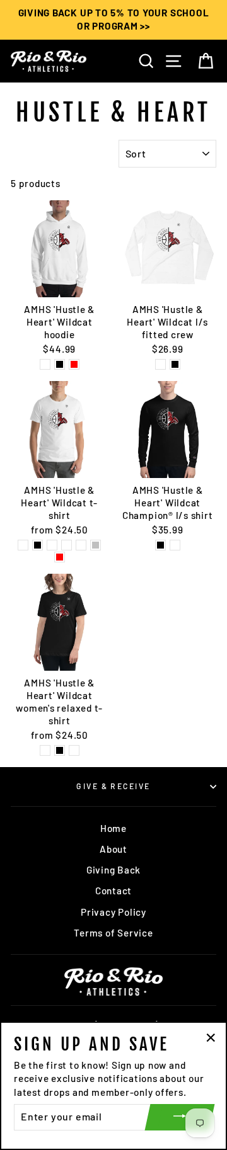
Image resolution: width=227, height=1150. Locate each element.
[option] (113, 19)
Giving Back (113, 869)
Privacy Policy (113, 912)
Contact (113, 890)
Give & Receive (113, 786)
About (113, 849)
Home (113, 828)
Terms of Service (113, 932)
